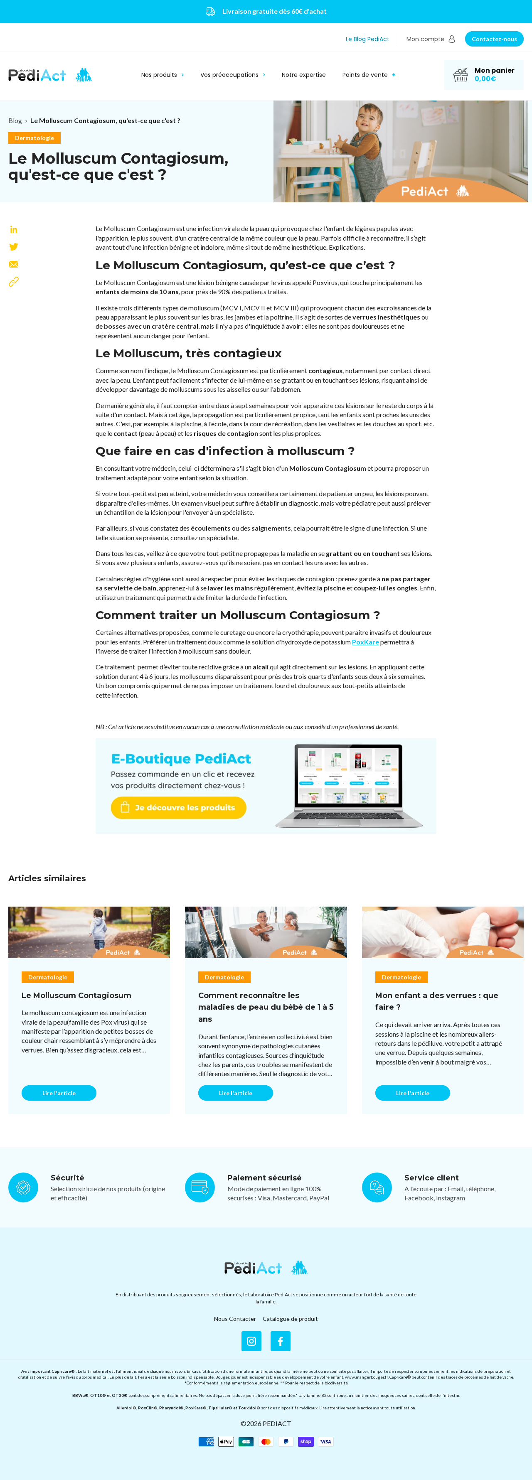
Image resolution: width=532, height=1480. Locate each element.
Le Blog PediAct (367, 39)
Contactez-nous (494, 38)
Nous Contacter (235, 1318)
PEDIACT (277, 1423)
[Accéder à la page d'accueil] (266, 1268)
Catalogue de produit (290, 1318)
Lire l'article (59, 1092)
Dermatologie (34, 137)
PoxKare (365, 642)
